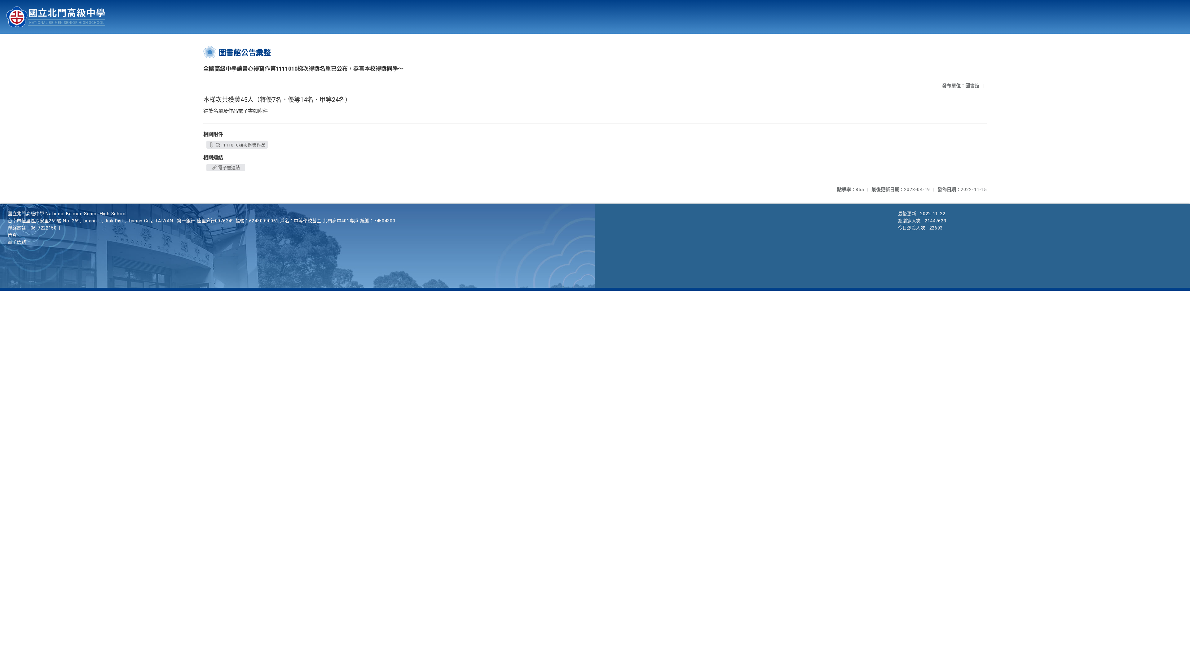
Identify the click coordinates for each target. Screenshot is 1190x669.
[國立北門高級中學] (55, 17)
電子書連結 (228, 167)
